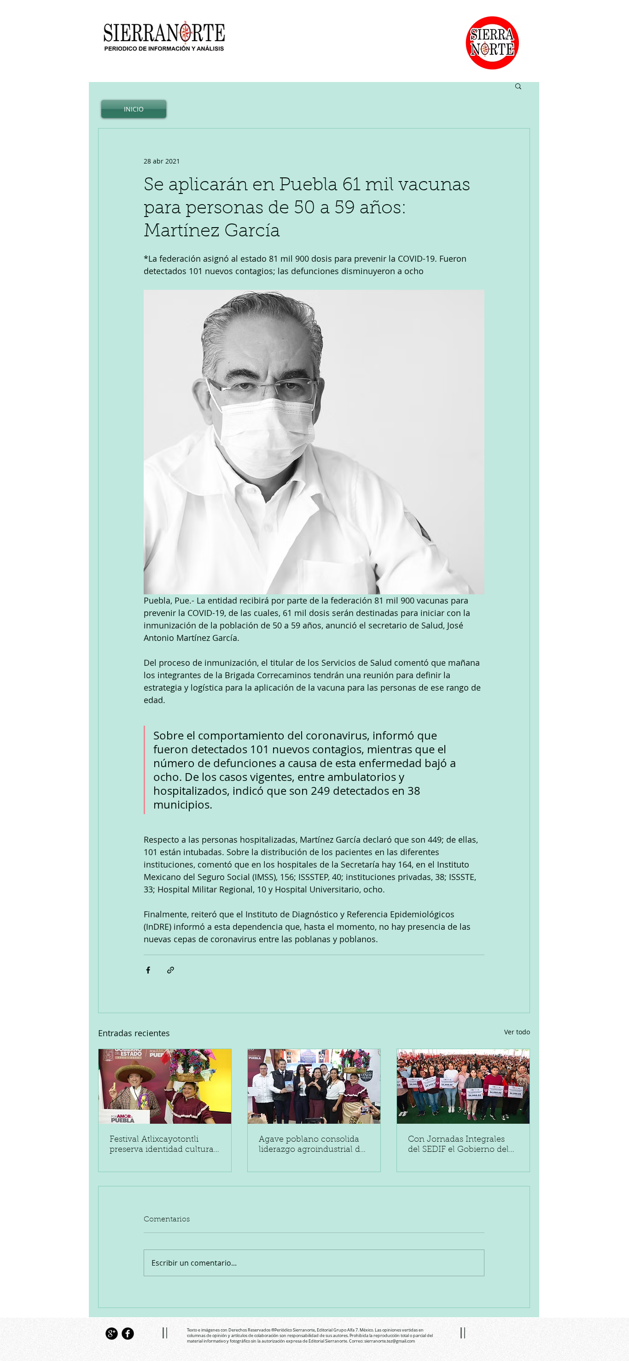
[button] (518, 85)
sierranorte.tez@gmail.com (389, 1341)
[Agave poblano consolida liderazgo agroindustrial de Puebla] (314, 1086)
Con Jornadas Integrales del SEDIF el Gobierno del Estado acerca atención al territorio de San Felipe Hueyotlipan (458, 1145)
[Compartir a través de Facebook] (148, 970)
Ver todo (517, 1031)
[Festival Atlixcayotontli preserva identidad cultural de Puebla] (165, 1086)
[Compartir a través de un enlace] (170, 970)
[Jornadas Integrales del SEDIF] (463, 1086)
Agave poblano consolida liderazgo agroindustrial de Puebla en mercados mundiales (312, 1145)
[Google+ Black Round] (111, 1333)
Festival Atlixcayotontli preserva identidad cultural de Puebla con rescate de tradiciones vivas (163, 1145)
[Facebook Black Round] (128, 1333)
